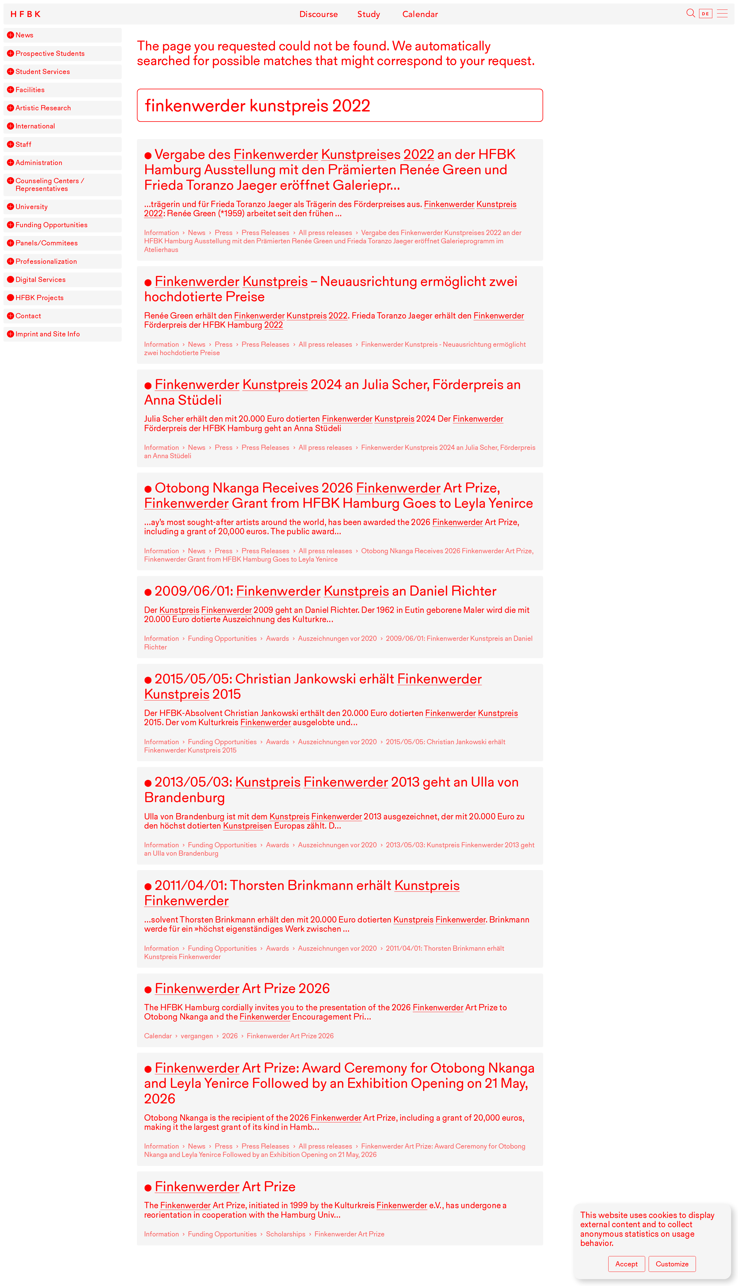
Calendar (420, 14)
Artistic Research (43, 108)
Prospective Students (50, 54)
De (705, 13)
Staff (24, 145)
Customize (672, 1264)
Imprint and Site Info (48, 334)
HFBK (26, 14)
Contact (28, 316)
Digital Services (41, 280)
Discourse (319, 14)
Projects (40, 298)
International (35, 126)
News (25, 35)
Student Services (43, 72)
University (32, 207)
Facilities (30, 90)
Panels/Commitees (47, 243)
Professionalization (46, 262)
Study (368, 14)
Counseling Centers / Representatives (50, 184)
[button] (10, 34)
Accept (626, 1264)
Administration (39, 163)
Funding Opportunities (52, 225)
